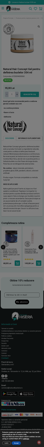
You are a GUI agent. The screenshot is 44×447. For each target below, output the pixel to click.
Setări (6, 443)
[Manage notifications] (39, 442)
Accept (16, 443)
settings (26, 439)
